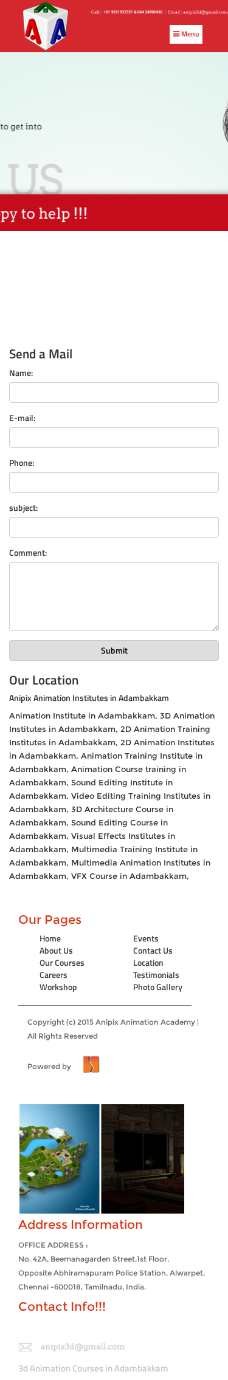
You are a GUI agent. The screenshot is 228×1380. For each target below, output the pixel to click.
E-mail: (22, 418)
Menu (189, 33)
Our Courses (62, 962)
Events (146, 938)
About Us (56, 950)
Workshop (58, 986)
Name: (21, 373)
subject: (23, 508)
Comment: (28, 553)
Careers (53, 974)
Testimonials (156, 974)
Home (50, 938)
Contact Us (153, 950)
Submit (114, 650)
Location (148, 962)
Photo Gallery (157, 986)
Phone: (21, 463)
